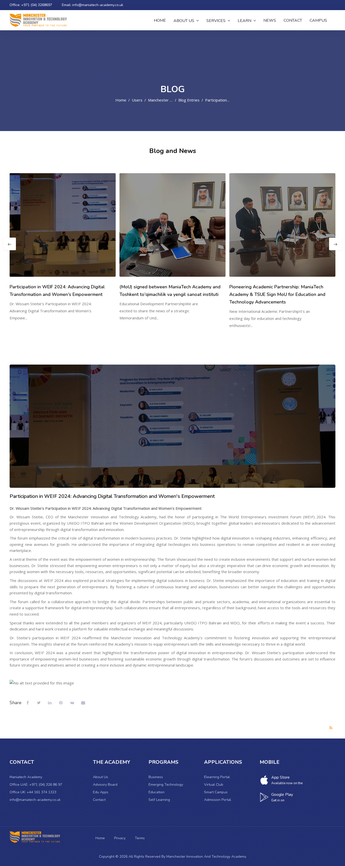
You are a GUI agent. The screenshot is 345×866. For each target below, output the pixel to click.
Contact (99, 799)
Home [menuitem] (160, 20)
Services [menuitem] (216, 20)
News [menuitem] (269, 20)
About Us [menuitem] (184, 20)
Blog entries (189, 100)
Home (120, 100)
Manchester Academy (167, 100)
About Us (100, 777)
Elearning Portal (217, 777)
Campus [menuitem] (318, 20)
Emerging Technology (166, 784)
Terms (140, 838)
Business (156, 777)
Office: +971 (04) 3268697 (31, 5)
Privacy (120, 838)
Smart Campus (216, 792)
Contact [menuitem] (293, 20)
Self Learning (159, 799)
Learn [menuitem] (244, 20)
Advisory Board (105, 784)
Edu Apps (100, 792)
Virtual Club (213, 784)
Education (156, 792)
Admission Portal (217, 799)
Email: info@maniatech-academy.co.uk (92, 5)
